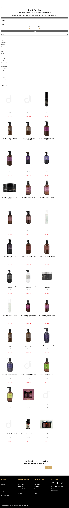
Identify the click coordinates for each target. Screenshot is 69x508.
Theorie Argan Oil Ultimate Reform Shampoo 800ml (10, 139)
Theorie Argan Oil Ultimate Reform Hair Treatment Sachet (47, 434)
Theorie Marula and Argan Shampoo (28, 197)
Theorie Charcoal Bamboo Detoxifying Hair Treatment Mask (47, 286)
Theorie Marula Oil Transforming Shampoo (10, 227)
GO (49, 467)
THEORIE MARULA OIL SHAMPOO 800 (10, 108)
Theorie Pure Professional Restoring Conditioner (10, 257)
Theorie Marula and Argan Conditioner (47, 197)
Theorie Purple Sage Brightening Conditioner (10, 374)
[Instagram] (53, 483)
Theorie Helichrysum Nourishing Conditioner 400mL (47, 316)
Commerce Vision (24, 505)
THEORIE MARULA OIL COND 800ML (28, 108)
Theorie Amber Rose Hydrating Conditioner (47, 256)
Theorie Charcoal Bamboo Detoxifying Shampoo (10, 286)
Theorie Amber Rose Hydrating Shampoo (28, 256)
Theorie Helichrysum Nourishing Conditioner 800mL (10, 168)
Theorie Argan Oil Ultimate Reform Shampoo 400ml (10, 345)
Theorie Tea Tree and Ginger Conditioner (9, 404)
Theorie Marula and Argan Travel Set (28, 404)
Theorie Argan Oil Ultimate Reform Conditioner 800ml (28, 139)
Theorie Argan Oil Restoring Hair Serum (10, 315)
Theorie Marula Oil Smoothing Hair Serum (47, 227)
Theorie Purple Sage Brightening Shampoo (47, 345)
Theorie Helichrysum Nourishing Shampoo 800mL (47, 139)
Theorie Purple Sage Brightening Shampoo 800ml (28, 168)
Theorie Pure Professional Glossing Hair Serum (46, 108)
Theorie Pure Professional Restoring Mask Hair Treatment (9, 198)
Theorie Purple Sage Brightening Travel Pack (10, 433)
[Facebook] (57, 483)
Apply (34, 31)
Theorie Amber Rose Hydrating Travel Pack (47, 404)
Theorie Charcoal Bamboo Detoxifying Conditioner (28, 286)
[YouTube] (62, 483)
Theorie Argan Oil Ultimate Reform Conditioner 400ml (28, 345)
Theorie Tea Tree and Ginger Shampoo (47, 374)
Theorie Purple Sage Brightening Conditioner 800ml (47, 168)
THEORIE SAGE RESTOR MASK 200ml (28, 374)
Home (2, 7)
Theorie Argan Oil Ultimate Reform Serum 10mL (28, 434)
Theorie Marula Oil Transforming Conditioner (28, 227)
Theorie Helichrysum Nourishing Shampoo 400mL (28, 316)
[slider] (29, 28)
